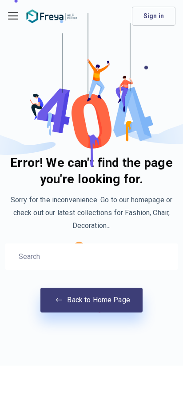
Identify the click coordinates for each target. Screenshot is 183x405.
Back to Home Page (97, 300)
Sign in (153, 15)
